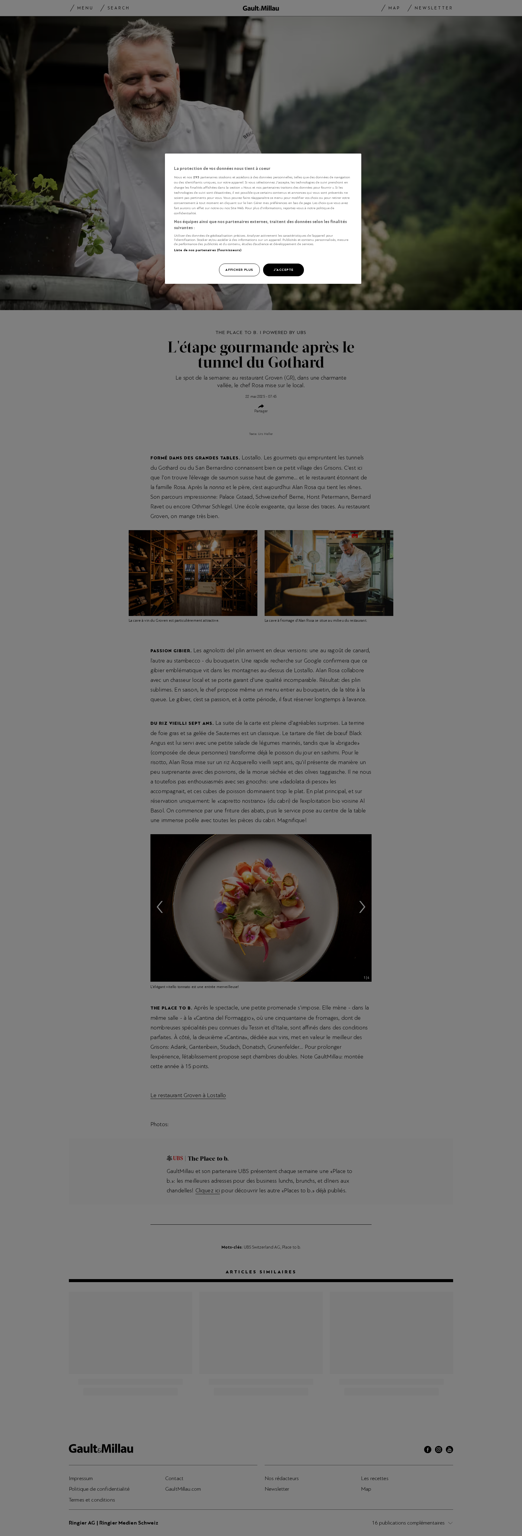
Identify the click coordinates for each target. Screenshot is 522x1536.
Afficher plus (239, 269)
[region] (263, 219)
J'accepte (283, 269)
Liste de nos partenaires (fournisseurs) (207, 250)
